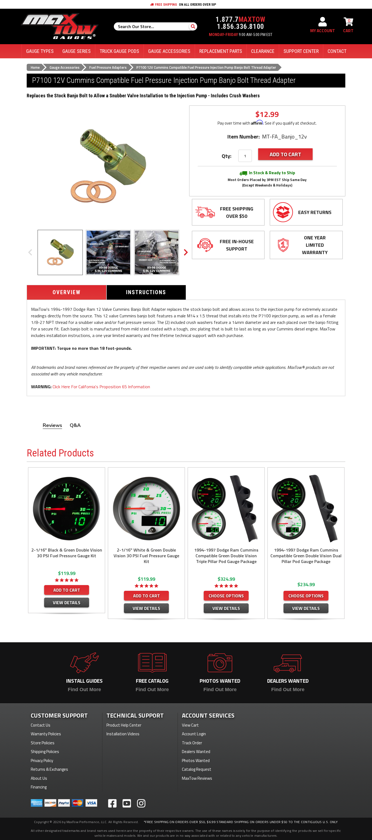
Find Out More (84, 689)
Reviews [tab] (52, 425)
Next (186, 252)
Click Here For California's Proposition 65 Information (101, 386)
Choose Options (226, 595)
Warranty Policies (46, 734)
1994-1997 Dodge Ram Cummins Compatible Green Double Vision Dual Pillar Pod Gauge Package (305, 555)
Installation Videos (122, 734)
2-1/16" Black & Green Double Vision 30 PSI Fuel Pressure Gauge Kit (66, 553)
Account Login (194, 734)
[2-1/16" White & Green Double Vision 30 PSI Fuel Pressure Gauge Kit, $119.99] (146, 508)
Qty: (226, 156)
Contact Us (40, 725)
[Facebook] (112, 803)
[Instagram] (141, 803)
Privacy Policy (42, 760)
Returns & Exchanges (49, 769)
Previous (30, 252)
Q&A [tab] (75, 425)
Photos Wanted (196, 760)
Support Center (301, 51)
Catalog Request (196, 769)
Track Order (192, 743)
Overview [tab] (67, 292)
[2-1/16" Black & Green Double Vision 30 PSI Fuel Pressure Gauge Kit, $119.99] (66, 508)
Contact (337, 51)
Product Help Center (123, 725)
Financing (39, 787)
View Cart (190, 725)
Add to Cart (66, 590)
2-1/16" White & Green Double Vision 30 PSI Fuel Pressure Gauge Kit (146, 555)
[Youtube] (127, 803)
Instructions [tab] (146, 292)
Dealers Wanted (196, 751)
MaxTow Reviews (197, 778)
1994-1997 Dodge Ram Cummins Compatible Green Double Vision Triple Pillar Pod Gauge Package (226, 555)
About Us (39, 778)
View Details (66, 602)
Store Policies (42, 743)
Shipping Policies (45, 751)
